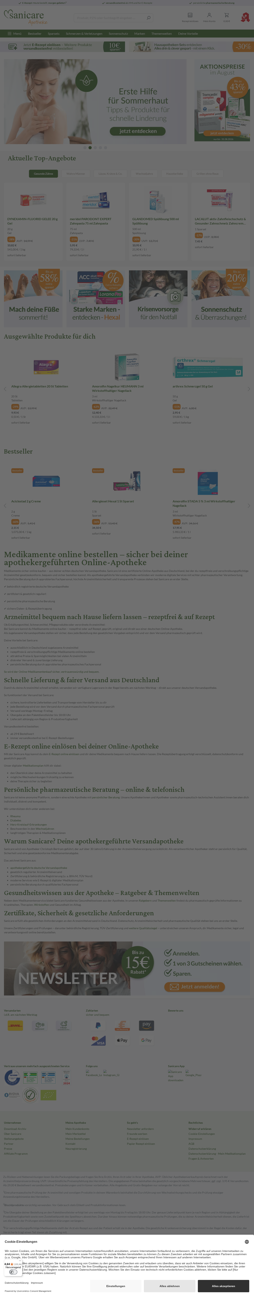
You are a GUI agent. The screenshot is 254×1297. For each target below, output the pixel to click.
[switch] (13, 1272)
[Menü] (20, 1261)
